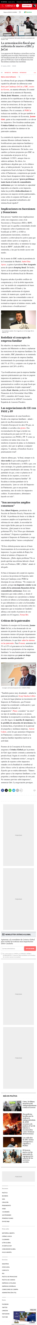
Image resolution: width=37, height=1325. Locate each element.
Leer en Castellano (6, 8)
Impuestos (8, 72)
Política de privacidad (9, 1277)
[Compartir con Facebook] (2, 790)
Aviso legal (6, 1267)
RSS (3, 1273)
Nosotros (5, 1264)
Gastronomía (6, 1215)
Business (5, 1196)
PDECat (28, 110)
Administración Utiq (9, 1292)
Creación (5, 1202)
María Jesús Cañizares (8, 77)
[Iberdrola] (28, 12)
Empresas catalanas (9, 1283)
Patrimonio (23, 72)
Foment (22, 643)
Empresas (15, 72)
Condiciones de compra (10, 1289)
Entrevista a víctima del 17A (24, 1)
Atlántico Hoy (7, 1246)
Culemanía (5, 1239)
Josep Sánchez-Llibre (27, 696)
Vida (3, 1199)
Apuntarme (30, 949)
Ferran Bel (24, 614)
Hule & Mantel (7, 1252)
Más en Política (10, 1096)
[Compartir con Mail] (17, 790)
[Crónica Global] (11, 5)
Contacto (5, 1270)
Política (5, 1193)
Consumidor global (9, 1249)
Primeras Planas (7, 1218)
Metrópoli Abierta (8, 1233)
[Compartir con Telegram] (13, 790)
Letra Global (6, 1243)
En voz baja (5, 1221)
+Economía (5, 1212)
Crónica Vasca (7, 1236)
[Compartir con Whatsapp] (10, 790)
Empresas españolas (9, 1286)
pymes (23, 428)
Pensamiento (6, 1205)
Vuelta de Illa (11, 1)
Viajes (4, 1209)
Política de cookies (8, 1280)
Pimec (15, 711)
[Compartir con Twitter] (6, 790)
